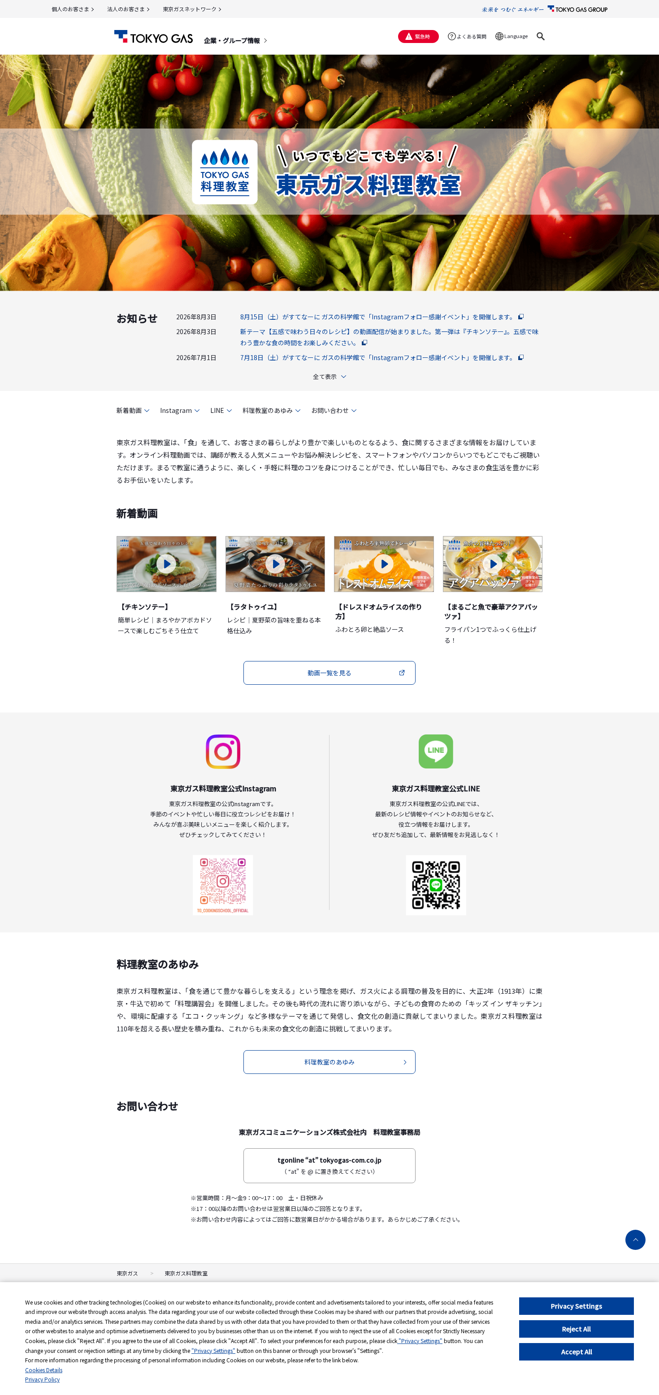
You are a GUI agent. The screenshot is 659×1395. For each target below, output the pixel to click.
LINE (217, 410)
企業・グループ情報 (232, 40)
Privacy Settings (576, 1305)
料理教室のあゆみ (268, 410)
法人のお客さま (126, 9)
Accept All (576, 1351)
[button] (541, 36)
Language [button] (516, 35)
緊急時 (422, 36)
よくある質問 (471, 36)
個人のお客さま (70, 9)
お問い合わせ (330, 410)
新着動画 (129, 410)
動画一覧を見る (329, 672)
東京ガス (127, 1273)
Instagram (176, 410)
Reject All (576, 1328)
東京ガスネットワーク (190, 9)
